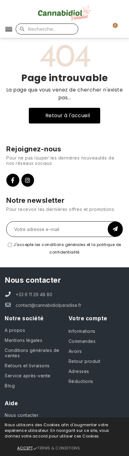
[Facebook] (12, 180)
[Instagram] (27, 180)
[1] (115, 229)
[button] (64, 115)
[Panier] (111, 29)
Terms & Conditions (58, 448)
